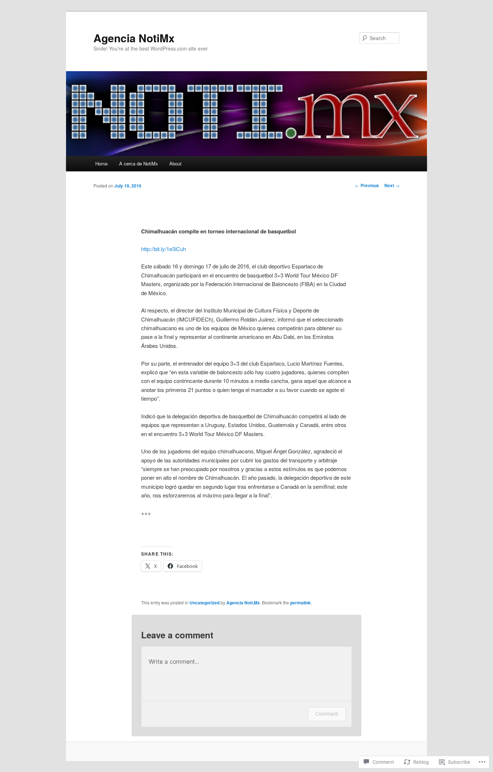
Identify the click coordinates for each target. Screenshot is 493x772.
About (175, 163)
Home (101, 163)
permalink (300, 602)
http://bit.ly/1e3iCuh (163, 249)
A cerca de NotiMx (138, 163)
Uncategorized (204, 602)
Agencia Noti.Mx (243, 602)
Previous (367, 185)
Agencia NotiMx (134, 38)
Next (392, 185)
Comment (326, 714)
